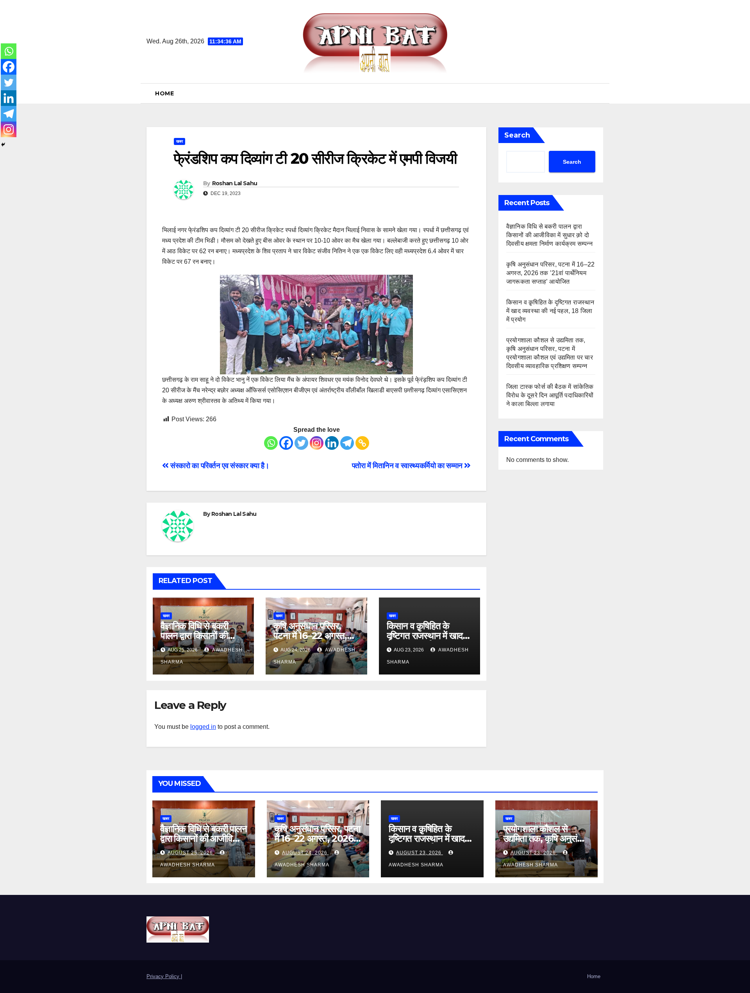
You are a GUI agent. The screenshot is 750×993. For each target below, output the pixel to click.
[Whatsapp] (271, 443)
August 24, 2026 (305, 852)
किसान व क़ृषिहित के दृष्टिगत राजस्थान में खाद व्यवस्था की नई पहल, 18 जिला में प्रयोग (550, 311)
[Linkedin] (332, 443)
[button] (600, 93)
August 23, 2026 (419, 852)
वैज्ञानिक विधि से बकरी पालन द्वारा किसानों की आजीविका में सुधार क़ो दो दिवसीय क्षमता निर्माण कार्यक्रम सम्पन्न (550, 235)
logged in (203, 726)
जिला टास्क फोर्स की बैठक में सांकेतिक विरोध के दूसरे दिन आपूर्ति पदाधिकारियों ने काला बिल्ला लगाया (550, 395)
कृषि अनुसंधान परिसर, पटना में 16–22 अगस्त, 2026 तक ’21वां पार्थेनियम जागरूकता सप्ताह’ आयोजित (550, 273)
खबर (179, 141)
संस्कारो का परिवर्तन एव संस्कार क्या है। (219, 466)
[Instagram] (316, 443)
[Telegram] (347, 443)
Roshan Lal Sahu (234, 183)
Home (164, 93)
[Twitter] (301, 443)
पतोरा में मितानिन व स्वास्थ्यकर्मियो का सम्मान (408, 466)
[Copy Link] (362, 443)
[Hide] (3, 144)
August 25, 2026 (191, 852)
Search (517, 135)
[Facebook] (286, 443)
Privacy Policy (163, 976)
